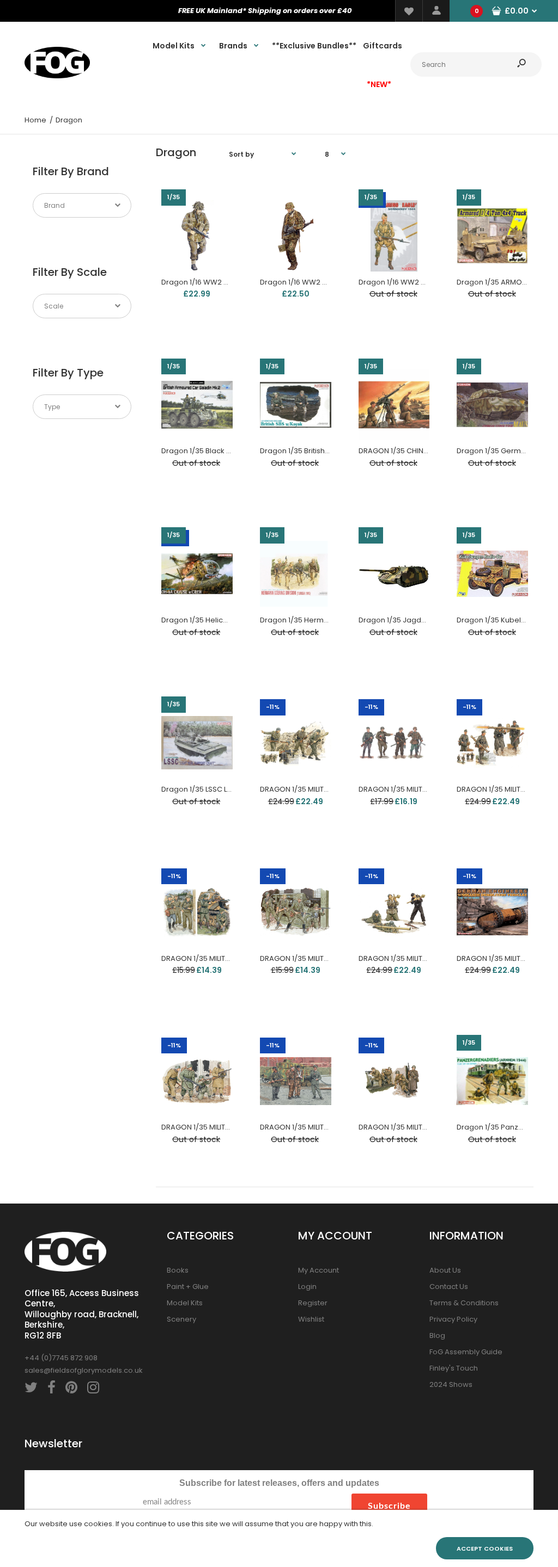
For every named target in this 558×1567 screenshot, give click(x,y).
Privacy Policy (453, 1319)
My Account (318, 1270)
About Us (445, 1270)
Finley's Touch (453, 1368)
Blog (437, 1335)
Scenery (181, 1319)
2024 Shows (450, 1384)
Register (312, 1303)
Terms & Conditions (464, 1303)
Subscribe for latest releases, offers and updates (279, 1483)
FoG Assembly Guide (465, 1352)
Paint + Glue (188, 1286)
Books (178, 1270)
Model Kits (185, 1303)
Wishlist (311, 1319)
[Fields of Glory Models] (57, 76)
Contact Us (448, 1286)
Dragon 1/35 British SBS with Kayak (319, 451)
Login (307, 1286)
